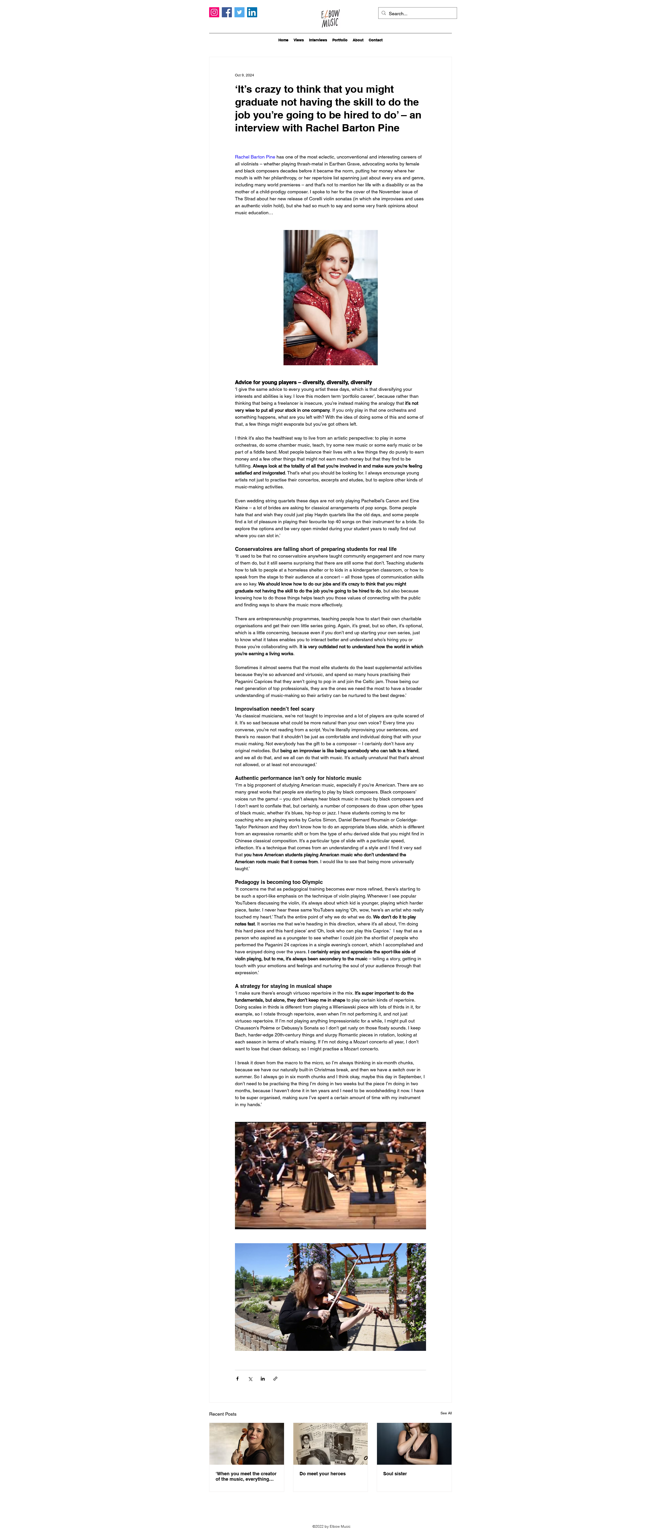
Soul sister (395, 1473)
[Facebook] (227, 12)
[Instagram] (214, 12)
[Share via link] (275, 1378)
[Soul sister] (414, 1444)
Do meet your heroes (323, 1473)
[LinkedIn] (252, 12)
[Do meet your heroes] (330, 1444)
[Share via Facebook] (237, 1378)
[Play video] (330, 1175)
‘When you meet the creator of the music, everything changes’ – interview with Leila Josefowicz (246, 1476)
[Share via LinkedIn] (262, 1378)
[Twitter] (239, 12)
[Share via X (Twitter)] (250, 1378)
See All (446, 1413)
